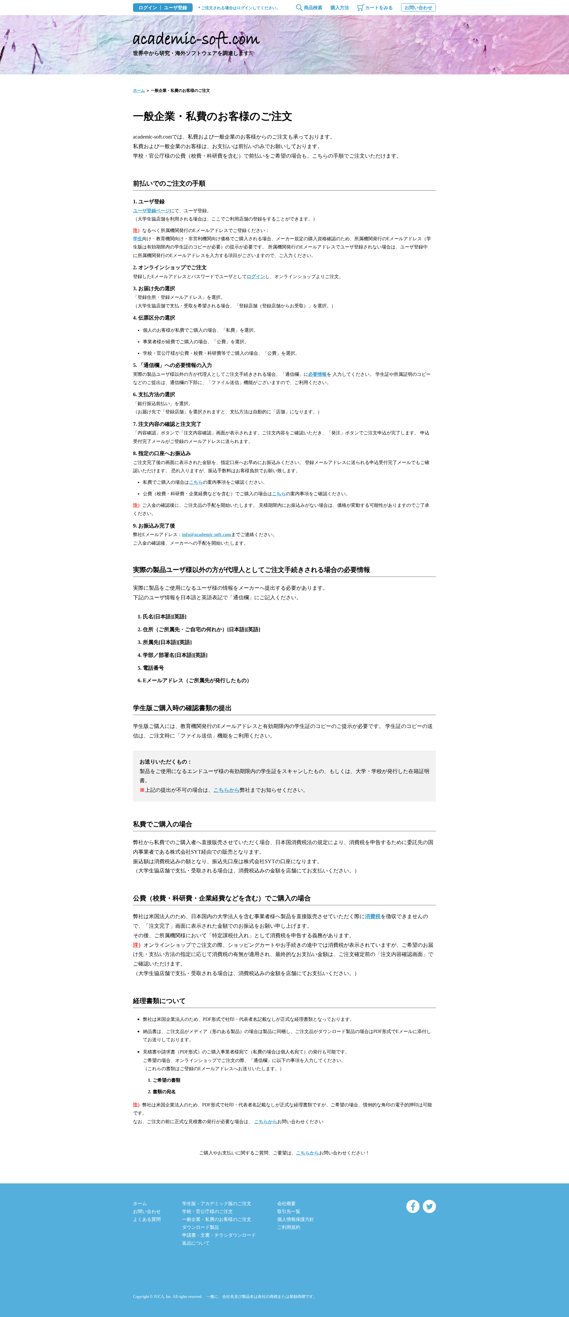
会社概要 (286, 1203)
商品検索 (313, 7)
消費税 (373, 916)
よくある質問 (147, 1219)
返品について (196, 1243)
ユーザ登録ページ (151, 210)
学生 (137, 238)
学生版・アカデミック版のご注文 (216, 1203)
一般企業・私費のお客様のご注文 (216, 1219)
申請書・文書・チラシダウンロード (219, 1235)
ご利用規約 (288, 1227)
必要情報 (317, 374)
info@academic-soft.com (206, 534)
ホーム (139, 90)
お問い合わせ (418, 7)
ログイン (148, 8)
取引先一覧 (288, 1211)
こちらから (226, 790)
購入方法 (340, 7)
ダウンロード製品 (200, 1227)
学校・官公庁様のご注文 (207, 1211)
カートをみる (379, 7)
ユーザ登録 (175, 8)
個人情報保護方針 (295, 1219)
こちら (196, 482)
